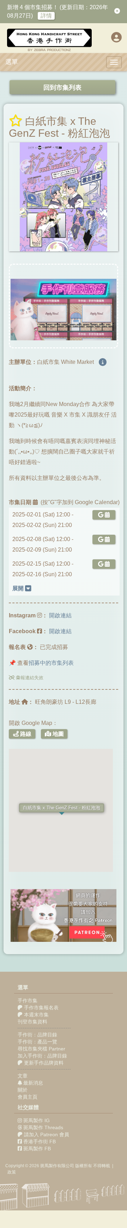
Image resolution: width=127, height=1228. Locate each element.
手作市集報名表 (41, 1007)
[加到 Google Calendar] (102, 515)
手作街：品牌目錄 (37, 1034)
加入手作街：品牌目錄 (42, 1056)
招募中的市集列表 (51, 663)
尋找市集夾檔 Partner (41, 1049)
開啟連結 (60, 615)
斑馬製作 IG (36, 1120)
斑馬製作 (48, 1165)
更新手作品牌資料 (43, 1063)
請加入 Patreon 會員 (46, 1134)
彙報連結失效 (28, 677)
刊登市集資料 (32, 1021)
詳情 (46, 16)
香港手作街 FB (39, 1141)
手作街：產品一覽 (37, 1041)
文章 (23, 1076)
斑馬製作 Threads (43, 1127)
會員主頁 (27, 1097)
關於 (23, 1090)
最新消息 (32, 1083)
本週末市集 (36, 1014)
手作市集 (27, 1000)
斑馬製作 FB (37, 1148)
